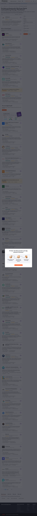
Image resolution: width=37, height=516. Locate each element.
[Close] (31, 249)
